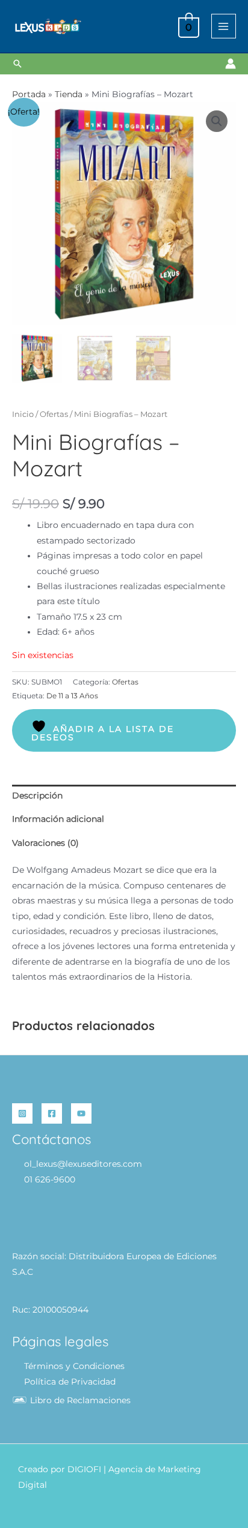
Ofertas (54, 414)
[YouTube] (81, 1113)
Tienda (68, 94)
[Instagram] (22, 1113)
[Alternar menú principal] (223, 26)
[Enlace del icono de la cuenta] (230, 63)
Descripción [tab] (37, 795)
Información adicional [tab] (58, 819)
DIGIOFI (84, 1469)
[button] (17, 63)
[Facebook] (52, 1113)
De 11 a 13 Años (72, 695)
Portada (29, 94)
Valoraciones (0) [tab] (45, 843)
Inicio (23, 414)
